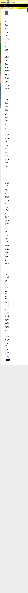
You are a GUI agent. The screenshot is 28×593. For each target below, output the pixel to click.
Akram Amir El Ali (7, 342)
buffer (7, 349)
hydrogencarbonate (7, 355)
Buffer (8, 15)
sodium (7, 357)
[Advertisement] (16, 32)
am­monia (7, 347)
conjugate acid (7, 351)
